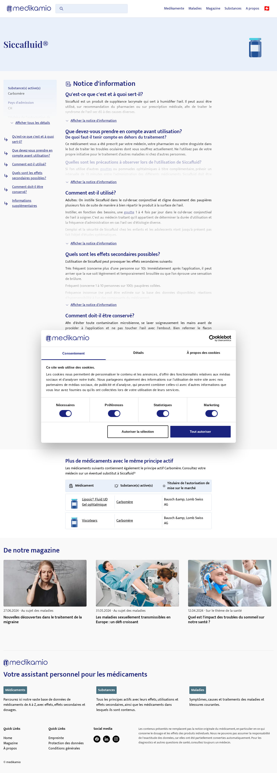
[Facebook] (96, 739)
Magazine (213, 8)
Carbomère (124, 502)
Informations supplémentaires (24, 203)
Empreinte (56, 738)
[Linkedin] (106, 739)
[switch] (114, 413)
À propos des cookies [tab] (203, 353)
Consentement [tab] (73, 353)
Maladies (195, 8)
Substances (233, 8)
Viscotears (89, 520)
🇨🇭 (267, 9)
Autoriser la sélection (138, 431)
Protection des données (66, 743)
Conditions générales (64, 748)
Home (7, 738)
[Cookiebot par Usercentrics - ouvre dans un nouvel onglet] (212, 338)
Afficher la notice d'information (94, 121)
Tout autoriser (200, 431)
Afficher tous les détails (32, 123)
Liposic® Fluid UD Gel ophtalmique (95, 502)
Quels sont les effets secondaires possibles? (29, 176)
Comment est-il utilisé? (29, 164)
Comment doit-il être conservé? (27, 189)
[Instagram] (116, 739)
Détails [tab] (138, 353)
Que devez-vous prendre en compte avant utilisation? (32, 153)
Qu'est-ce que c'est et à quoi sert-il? (33, 139)
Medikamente (174, 8)
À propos (10, 748)
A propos (252, 8)
